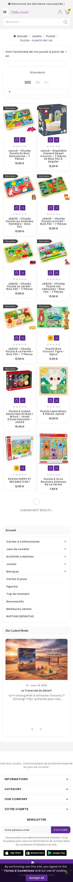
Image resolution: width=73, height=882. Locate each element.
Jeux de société (17, 549)
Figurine (12, 586)
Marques (12, 571)
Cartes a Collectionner (23, 541)
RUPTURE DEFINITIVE (20, 616)
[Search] (65, 22)
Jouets (11, 564)
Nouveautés (15, 601)
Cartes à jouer (16, 579)
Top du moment (17, 594)
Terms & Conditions (19, 871)
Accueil (10, 530)
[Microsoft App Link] (56, 852)
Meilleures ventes (19, 609)
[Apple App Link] (13, 852)
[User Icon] (60, 12)
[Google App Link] (35, 852)
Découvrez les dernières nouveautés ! (38, 4)
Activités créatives (20, 556)
